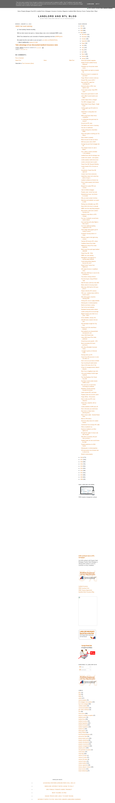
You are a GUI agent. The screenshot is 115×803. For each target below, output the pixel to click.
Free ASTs (33, 11)
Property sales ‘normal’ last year (89, 192)
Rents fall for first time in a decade (89, 206)
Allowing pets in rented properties (89, 303)
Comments (83, 669)
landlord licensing (83, 725)
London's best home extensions (89, 174)
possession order (83, 736)
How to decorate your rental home (89, 408)
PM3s (80, 696)
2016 (81, 461)
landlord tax (23, 49)
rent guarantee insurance (85, 749)
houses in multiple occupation (86, 715)
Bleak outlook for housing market (89, 285)
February (84, 56)
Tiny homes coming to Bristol (88, 276)
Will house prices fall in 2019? (88, 141)
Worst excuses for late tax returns (89, 139)
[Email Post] (42, 47)
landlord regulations (83, 726)
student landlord (82, 763)
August (83, 43)
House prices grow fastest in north (89, 93)
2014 (81, 466)
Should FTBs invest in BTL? (88, 80)
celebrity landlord (83, 705)
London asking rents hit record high (89, 311)
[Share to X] (19, 48)
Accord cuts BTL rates (86, 123)
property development (84, 742)
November (84, 36)
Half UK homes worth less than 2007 (90, 282)
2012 (81, 470)
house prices (82, 713)
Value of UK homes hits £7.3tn (88, 365)
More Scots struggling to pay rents (89, 371)
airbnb (80, 698)
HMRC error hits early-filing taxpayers (90, 208)
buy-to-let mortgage (83, 704)
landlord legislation (83, 723)
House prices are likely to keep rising (59, 796)
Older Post (71, 60)
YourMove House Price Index (88, 243)
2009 (81, 477)
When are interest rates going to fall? (59, 786)
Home (19, 11)
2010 (81, 475)
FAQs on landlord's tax (86, 426)
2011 (81, 472)
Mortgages (48, 11)
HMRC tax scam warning (87, 255)
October (84, 38)
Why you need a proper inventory (89, 198)
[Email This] (16, 48)
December (84, 34)
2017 (81, 459)
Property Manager (25, 11)
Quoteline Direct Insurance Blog (86, 592)
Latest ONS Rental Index (87, 335)
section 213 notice (83, 759)
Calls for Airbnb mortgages (87, 190)
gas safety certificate (84, 709)
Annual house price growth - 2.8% (89, 341)
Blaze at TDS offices (86, 418)
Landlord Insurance (83, 586)
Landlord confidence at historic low (89, 180)
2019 (81, 32)
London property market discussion (89, 159)
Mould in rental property (87, 454)
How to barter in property (87, 137)
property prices (82, 747)
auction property (82, 700)
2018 (81, 457)
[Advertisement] (89, 526)
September (84, 41)
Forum (83, 11)
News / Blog (94, 11)
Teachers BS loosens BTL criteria (89, 241)
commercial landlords (84, 707)
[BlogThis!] (18, 48)
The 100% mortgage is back (88, 102)
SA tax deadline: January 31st (88, 317)
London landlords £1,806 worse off (89, 406)
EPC (80, 692)
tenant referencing (83, 770)
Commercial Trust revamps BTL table (90, 424)
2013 (81, 468)
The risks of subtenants (87, 127)
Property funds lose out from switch (90, 394)
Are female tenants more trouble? (59, 789)
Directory (79, 11)
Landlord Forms (41, 11)
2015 (81, 464)
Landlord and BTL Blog (57, 16)
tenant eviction (82, 769)
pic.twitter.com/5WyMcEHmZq (50, 40)
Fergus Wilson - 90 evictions (88, 396)
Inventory (59, 11)
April (83, 52)
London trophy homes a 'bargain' (89, 99)
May (83, 49)
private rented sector (84, 738)
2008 (81, 479)
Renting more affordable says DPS (89, 204)
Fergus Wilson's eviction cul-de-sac (89, 78)
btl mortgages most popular (85, 702)
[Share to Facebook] (21, 48)
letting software (82, 732)
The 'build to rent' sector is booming (89, 125)
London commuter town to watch (89, 162)
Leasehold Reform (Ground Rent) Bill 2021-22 (59, 783)
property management (84, 746)
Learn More (90, 4)
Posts (82, 667)
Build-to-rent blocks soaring (88, 305)
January (84, 58)
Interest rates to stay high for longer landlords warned (59, 799)
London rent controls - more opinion (89, 157)
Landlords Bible (72, 11)
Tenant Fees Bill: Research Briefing (89, 164)
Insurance (54, 11)
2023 (81, 26)
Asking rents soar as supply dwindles (90, 300)
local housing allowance (84, 734)
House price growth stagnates (88, 60)
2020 (81, 30)
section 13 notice (83, 755)
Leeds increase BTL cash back (88, 392)
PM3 (80, 694)
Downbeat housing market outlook (89, 309)
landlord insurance (83, 721)
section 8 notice (82, 761)
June (83, 47)
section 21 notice (83, 757)
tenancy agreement (83, 765)
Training (88, 11)
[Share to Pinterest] (22, 48)
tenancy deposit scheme (85, 767)
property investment (83, 744)
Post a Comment (19, 58)
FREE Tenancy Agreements (85, 590)
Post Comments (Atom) (28, 63)
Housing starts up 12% (86, 354)
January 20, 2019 (33, 42)
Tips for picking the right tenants (89, 363)
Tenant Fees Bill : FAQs (87, 253)
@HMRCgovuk (58, 36)
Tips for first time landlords (87, 307)
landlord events (82, 717)
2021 (81, 28)
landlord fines (82, 719)
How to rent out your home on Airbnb (90, 360)
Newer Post (18, 60)
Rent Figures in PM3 (59, 792)
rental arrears (82, 751)
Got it (97, 4)
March (83, 54)
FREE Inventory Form (84, 588)
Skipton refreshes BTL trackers (88, 290)
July (83, 45)
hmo (80, 711)
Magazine (65, 11)
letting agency (82, 730)
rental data (81, 753)
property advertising (83, 740)
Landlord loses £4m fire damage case (90, 155)
